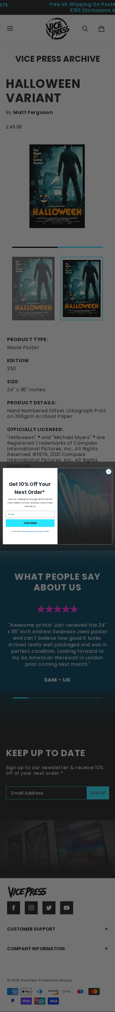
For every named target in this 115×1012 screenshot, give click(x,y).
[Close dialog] (108, 471)
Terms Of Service (38, 531)
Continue (30, 523)
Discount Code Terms (27, 531)
